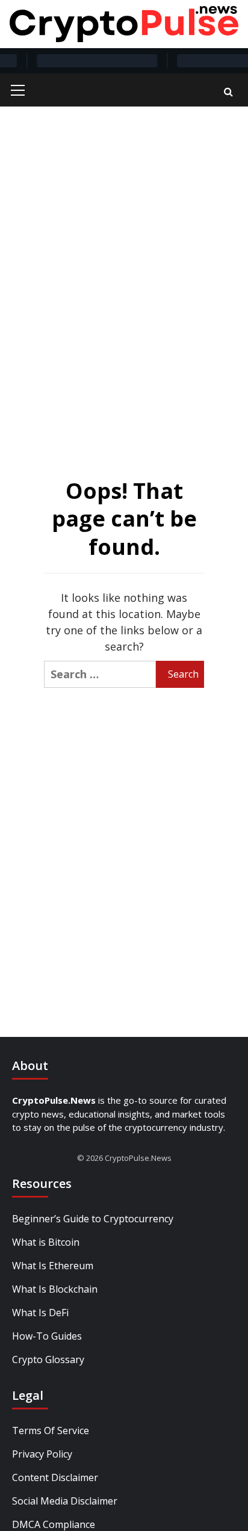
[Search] (228, 91)
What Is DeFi (40, 1312)
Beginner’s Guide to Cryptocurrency (92, 1218)
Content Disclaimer (55, 1477)
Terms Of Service (50, 1430)
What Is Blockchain (55, 1289)
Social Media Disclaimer (64, 1501)
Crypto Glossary (48, 1359)
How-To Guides (47, 1336)
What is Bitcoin (45, 1242)
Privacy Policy (42, 1454)
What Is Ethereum (52, 1265)
